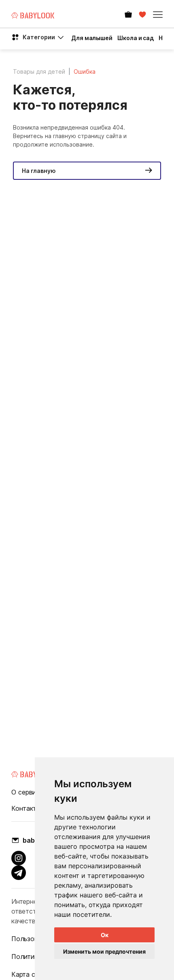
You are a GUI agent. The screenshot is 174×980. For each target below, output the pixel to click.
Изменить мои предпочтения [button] (104, 951)
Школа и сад (135, 37)
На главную (39, 170)
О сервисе (27, 792)
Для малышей (91, 37)
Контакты (26, 808)
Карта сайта (30, 974)
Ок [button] (104, 934)
